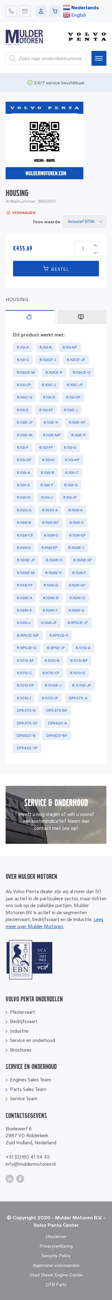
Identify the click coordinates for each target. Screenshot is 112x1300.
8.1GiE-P (78, 435)
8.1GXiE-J (76, 547)
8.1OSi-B (52, 660)
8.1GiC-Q (24, 397)
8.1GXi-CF (25, 535)
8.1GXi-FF (25, 585)
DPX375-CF (27, 723)
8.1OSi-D (77, 672)
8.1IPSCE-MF (28, 635)
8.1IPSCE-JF (78, 622)
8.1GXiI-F (50, 610)
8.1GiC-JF (75, 384)
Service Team (23, 1098)
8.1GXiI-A (24, 597)
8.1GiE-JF (25, 422)
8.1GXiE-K (54, 560)
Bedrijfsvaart (24, 1021)
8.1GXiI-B (51, 597)
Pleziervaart (22, 1012)
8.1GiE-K (51, 422)
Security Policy (56, 1255)
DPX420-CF (27, 748)
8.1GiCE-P (53, 372)
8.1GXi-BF (50, 522)
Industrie (19, 1031)
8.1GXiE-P (53, 572)
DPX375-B (26, 710)
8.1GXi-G (51, 585)
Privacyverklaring (56, 1246)
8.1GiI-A (23, 472)
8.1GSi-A (24, 510)
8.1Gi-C (23, 359)
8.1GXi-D (51, 535)
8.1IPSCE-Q (26, 647)
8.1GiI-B (47, 472)
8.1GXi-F (79, 572)
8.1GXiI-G (76, 610)
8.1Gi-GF (24, 459)
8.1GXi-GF (77, 585)
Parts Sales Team (28, 1089)
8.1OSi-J (24, 698)
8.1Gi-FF (46, 447)
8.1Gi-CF (24, 384)
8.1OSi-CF (50, 672)
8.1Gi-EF (46, 409)
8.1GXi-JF (49, 622)
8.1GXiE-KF (82, 560)
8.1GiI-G (71, 485)
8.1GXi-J (23, 622)
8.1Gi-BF (70, 347)
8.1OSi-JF (50, 698)
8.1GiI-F (47, 485)
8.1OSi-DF (25, 685)
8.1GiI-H (23, 497)
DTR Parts (56, 1284)
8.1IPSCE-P (58, 635)
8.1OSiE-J (53, 685)
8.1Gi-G (70, 447)
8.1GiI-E (23, 485)
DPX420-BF (57, 735)
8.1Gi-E (23, 409)
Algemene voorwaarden (56, 1265)
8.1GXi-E (24, 547)
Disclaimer (56, 1236)
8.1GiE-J (71, 409)
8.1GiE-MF (52, 435)
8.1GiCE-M (26, 372)
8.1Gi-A (23, 347)
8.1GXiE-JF (26, 560)
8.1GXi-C (76, 522)
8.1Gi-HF (72, 459)
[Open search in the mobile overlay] (46, 58)
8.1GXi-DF (77, 535)
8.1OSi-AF (25, 660)
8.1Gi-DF (73, 397)
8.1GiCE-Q (82, 372)
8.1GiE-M (24, 435)
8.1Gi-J (47, 497)
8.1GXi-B (24, 522)
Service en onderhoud (32, 1040)
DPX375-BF (57, 710)
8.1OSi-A (83, 647)
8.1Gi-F (23, 447)
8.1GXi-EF (49, 547)
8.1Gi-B (46, 347)
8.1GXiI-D (77, 597)
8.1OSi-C (24, 672)
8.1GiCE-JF (76, 359)
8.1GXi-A (75, 510)
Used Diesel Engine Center (56, 1274)
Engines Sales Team (30, 1079)
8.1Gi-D (49, 397)
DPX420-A (57, 723)
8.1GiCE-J (48, 359)
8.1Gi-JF (70, 497)
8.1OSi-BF (79, 660)
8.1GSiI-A (50, 510)
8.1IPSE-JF (56, 647)
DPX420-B (26, 735)
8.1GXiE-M (26, 572)
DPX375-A (78, 698)
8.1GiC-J (49, 384)
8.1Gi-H (48, 459)
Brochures (20, 1050)
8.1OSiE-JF (81, 685)
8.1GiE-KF (77, 422)
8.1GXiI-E (24, 610)
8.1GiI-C (71, 472)
